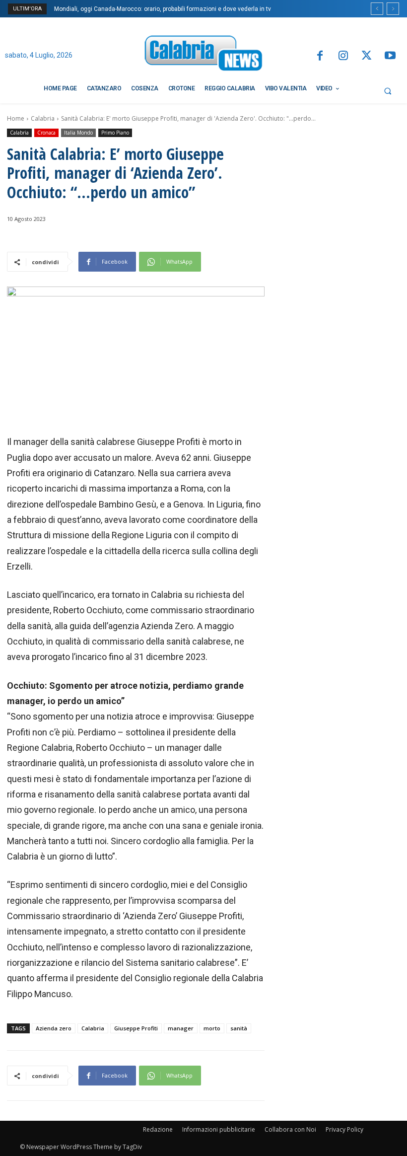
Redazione (158, 1129)
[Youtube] (390, 56)
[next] (393, 8)
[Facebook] (319, 56)
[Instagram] (343, 56)
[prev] (377, 8)
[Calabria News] (203, 54)
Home (15, 118)
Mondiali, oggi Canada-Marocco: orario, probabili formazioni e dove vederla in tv (162, 8)
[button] (387, 90)
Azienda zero (53, 1028)
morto (212, 1028)
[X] (366, 56)
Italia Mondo (78, 132)
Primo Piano (115, 132)
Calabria (43, 118)
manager (181, 1028)
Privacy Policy (344, 1129)
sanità (238, 1028)
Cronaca (46, 132)
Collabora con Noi (290, 1129)
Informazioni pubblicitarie (218, 1129)
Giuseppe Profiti (136, 1028)
